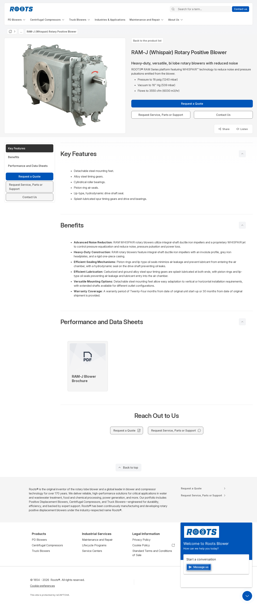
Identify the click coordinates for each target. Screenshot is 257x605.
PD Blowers (39, 539)
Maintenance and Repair (97, 539)
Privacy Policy (141, 539)
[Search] (173, 9)
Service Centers (92, 551)
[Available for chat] (247, 596)
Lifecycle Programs (94, 545)
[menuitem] (17, 19)
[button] (156, 154)
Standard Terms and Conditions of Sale (152, 553)
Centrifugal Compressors (47, 545)
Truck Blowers (41, 551)
